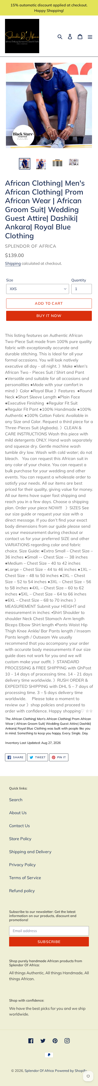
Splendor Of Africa (39, 1070)
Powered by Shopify (71, 1070)
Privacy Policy (22, 864)
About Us (18, 812)
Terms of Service (25, 877)
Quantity (78, 280)
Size (9, 280)
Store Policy (20, 838)
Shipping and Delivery (30, 851)
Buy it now (49, 315)
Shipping (13, 263)
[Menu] (90, 36)
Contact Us (19, 825)
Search (16, 799)
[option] (24, 164)
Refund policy (22, 890)
